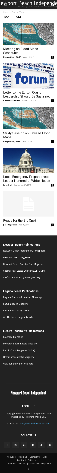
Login (45, 456)
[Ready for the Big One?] (28, 204)
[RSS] (41, 445)
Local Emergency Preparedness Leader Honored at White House (26, 179)
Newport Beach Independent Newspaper (24, 250)
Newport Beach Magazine (16, 257)
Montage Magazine (13, 336)
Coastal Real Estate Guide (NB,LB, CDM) (24, 270)
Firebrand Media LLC (35, 416)
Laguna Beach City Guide (16, 310)
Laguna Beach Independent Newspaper (23, 297)
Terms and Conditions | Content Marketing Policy (28, 463)
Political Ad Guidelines (27, 460)
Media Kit (23, 456)
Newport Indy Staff (12, 57)
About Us (11, 456)
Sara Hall (7, 185)
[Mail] (33, 445)
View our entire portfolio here (18, 363)
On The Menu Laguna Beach (18, 317)
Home (6, 12)
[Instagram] (16, 445)
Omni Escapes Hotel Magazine (19, 356)
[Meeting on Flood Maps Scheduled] (28, 34)
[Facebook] (7, 445)
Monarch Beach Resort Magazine (20, 343)
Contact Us (35, 456)
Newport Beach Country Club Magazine (23, 264)
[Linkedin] (24, 445)
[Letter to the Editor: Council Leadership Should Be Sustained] (28, 75)
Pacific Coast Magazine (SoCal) (19, 350)
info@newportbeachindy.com (35, 423)
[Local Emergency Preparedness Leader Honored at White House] (28, 160)
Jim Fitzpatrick (10, 225)
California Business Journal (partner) (21, 277)
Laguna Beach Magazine (15, 303)
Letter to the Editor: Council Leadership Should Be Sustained (27, 94)
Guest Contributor (11, 100)
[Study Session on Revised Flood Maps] (28, 118)
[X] (50, 445)
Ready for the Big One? (19, 220)
